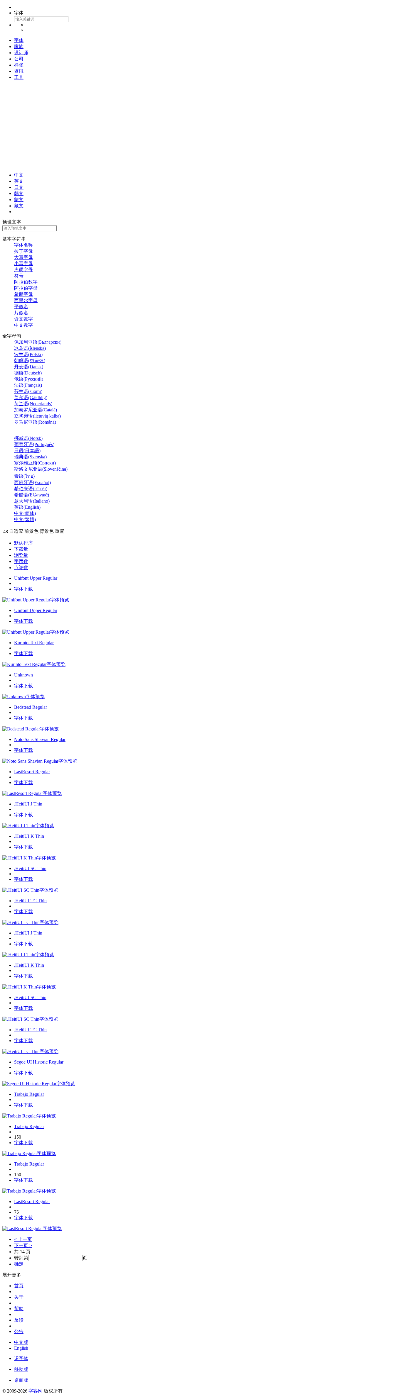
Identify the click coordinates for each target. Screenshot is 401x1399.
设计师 (21, 52)
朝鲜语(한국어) (29, 360)
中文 (18, 174)
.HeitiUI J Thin (28, 803)
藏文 (18, 205)
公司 (18, 58)
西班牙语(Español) (32, 482)
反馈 (18, 1319)
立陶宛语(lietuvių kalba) (37, 415)
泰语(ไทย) (24, 476)
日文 (18, 187)
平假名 (21, 306)
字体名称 (23, 245)
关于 (18, 1297)
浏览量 (21, 555)
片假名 (21, 312)
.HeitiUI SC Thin (30, 868)
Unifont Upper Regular (35, 578)
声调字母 (23, 269)
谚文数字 (23, 318)
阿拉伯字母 (26, 288)
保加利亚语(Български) (37, 342)
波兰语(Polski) (28, 354)
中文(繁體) (25, 519)
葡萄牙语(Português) (34, 444)
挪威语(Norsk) (28, 438)
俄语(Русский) (28, 379)
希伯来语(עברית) (30, 488)
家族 (18, 46)
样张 (18, 64)
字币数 (21, 561)
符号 (18, 275)
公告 (18, 1331)
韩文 (18, 193)
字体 (18, 40)
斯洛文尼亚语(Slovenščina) (41, 469)
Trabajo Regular (29, 1094)
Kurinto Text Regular (34, 642)
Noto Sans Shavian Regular (39, 739)
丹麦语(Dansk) (28, 366)
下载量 (21, 549)
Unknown (23, 674)
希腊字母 (23, 294)
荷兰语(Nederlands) (33, 403)
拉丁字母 (23, 251)
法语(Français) (28, 385)
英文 (18, 181)
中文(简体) (25, 513)
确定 (18, 1263)
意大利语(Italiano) (32, 500)
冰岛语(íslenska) (30, 348)
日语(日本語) (27, 450)
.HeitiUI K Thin (29, 836)
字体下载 (23, 588)
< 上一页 (23, 1239)
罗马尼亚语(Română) (35, 422)
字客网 (35, 1390)
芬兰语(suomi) (28, 391)
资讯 (18, 71)
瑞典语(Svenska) (30, 456)
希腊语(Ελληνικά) (31, 494)
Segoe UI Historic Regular (38, 1061)
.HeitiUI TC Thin (30, 900)
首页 (18, 1285)
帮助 (18, 1308)
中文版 (21, 1342)
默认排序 (23, 542)
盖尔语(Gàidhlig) (30, 397)
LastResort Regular (32, 771)
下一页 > (23, 1245)
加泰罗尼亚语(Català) (35, 409)
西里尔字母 (26, 300)
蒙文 (18, 199)
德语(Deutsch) (28, 372)
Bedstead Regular (30, 707)
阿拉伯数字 (26, 281)
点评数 (21, 567)
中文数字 (23, 325)
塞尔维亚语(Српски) (35, 462)
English (21, 1348)
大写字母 (23, 257)
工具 (18, 77)
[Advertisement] (200, 126)
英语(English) (27, 507)
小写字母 (23, 263)
